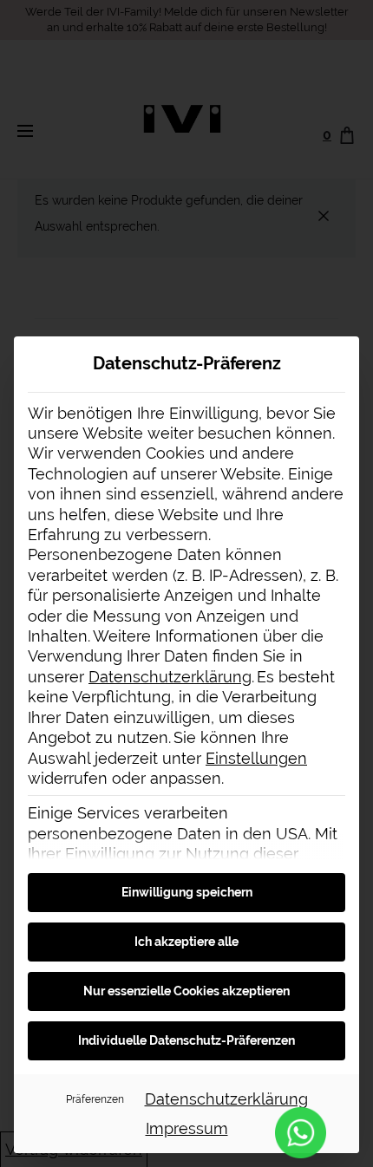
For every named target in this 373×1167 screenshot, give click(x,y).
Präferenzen (95, 1098)
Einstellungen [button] (256, 758)
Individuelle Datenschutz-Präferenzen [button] (186, 1040)
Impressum (187, 1128)
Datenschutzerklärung (170, 677)
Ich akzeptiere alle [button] (186, 942)
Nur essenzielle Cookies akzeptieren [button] (186, 991)
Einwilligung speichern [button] (186, 892)
